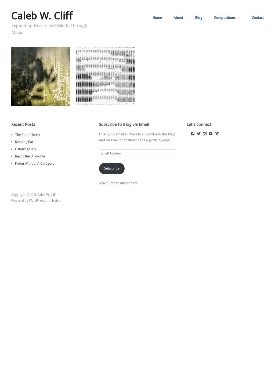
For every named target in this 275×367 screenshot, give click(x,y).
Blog (198, 18)
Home (157, 18)
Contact (258, 18)
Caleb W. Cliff (42, 16)
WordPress (37, 201)
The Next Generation (114, 100)
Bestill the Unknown (30, 156)
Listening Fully (25, 149)
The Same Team (27, 135)
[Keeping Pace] (40, 76)
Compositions (225, 18)
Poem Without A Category (34, 163)
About (178, 18)
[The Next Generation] (105, 76)
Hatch (56, 201)
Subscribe (112, 168)
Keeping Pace (56, 100)
